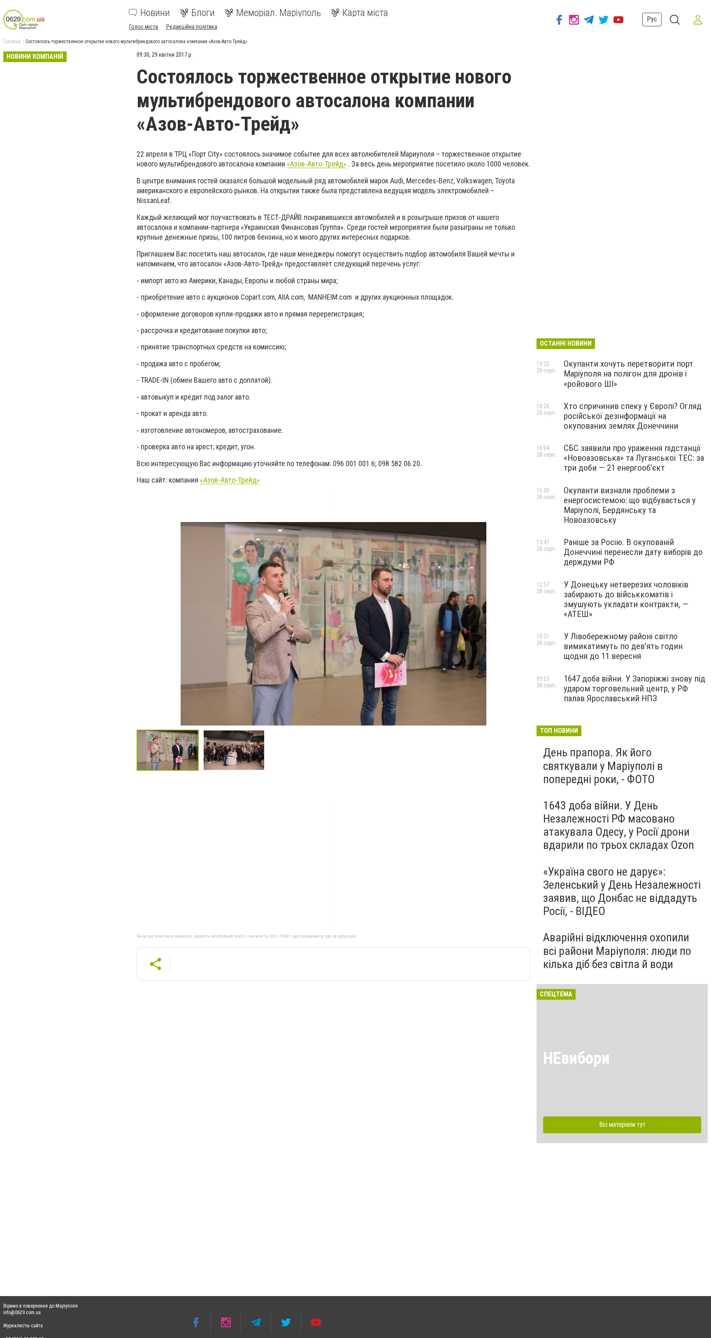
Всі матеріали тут (622, 1124)
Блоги (203, 13)
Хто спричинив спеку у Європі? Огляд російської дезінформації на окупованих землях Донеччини (633, 416)
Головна (12, 41)
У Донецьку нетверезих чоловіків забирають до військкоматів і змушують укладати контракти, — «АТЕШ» (626, 599)
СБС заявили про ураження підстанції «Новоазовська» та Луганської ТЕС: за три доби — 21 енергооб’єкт (634, 458)
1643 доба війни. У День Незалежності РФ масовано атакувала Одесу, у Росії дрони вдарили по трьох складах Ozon (618, 825)
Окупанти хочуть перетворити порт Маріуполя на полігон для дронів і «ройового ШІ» (628, 373)
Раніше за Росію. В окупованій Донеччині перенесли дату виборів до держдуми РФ (633, 552)
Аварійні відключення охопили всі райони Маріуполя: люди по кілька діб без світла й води (617, 951)
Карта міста (365, 13)
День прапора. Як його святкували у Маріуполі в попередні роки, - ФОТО (603, 766)
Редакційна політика (191, 26)
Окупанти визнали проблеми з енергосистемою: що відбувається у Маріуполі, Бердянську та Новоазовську (630, 505)
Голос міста (143, 26)
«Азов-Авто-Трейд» (316, 163)
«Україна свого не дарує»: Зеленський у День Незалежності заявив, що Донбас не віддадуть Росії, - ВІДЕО (622, 891)
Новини (155, 13)
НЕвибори (576, 1058)
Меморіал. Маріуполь (278, 13)
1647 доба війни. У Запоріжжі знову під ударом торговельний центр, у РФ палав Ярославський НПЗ (634, 688)
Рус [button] (652, 19)
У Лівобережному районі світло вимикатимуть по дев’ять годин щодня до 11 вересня (623, 646)
